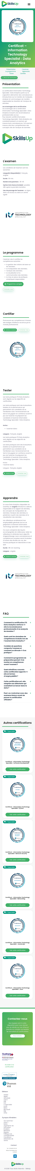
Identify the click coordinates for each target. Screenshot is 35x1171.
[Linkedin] (15, 1156)
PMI (5, 1111)
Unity (5, 1113)
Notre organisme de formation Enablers (9, 1126)
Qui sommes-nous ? (8, 1121)
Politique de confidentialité (9, 1134)
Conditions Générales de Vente (8, 1138)
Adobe (6, 1095)
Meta (5, 1108)
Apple (6, 1096)
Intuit (5, 1106)
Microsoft (7, 1109)
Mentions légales (7, 1131)
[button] (29, 4)
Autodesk (7, 1098)
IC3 (5, 1103)
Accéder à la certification (9, 1066)
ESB (5, 1101)
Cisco (6, 1100)
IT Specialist (8, 1104)
